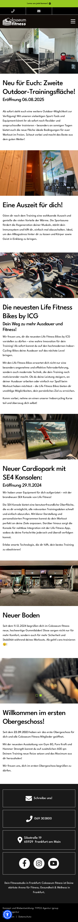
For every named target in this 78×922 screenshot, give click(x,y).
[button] (37, 695)
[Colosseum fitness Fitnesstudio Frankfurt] (14, 21)
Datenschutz (25, 917)
